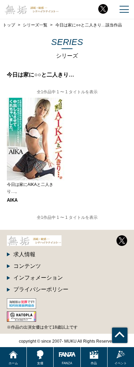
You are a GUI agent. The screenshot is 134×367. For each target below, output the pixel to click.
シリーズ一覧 (35, 25)
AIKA (12, 200)
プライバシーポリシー (40, 289)
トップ (9, 25)
